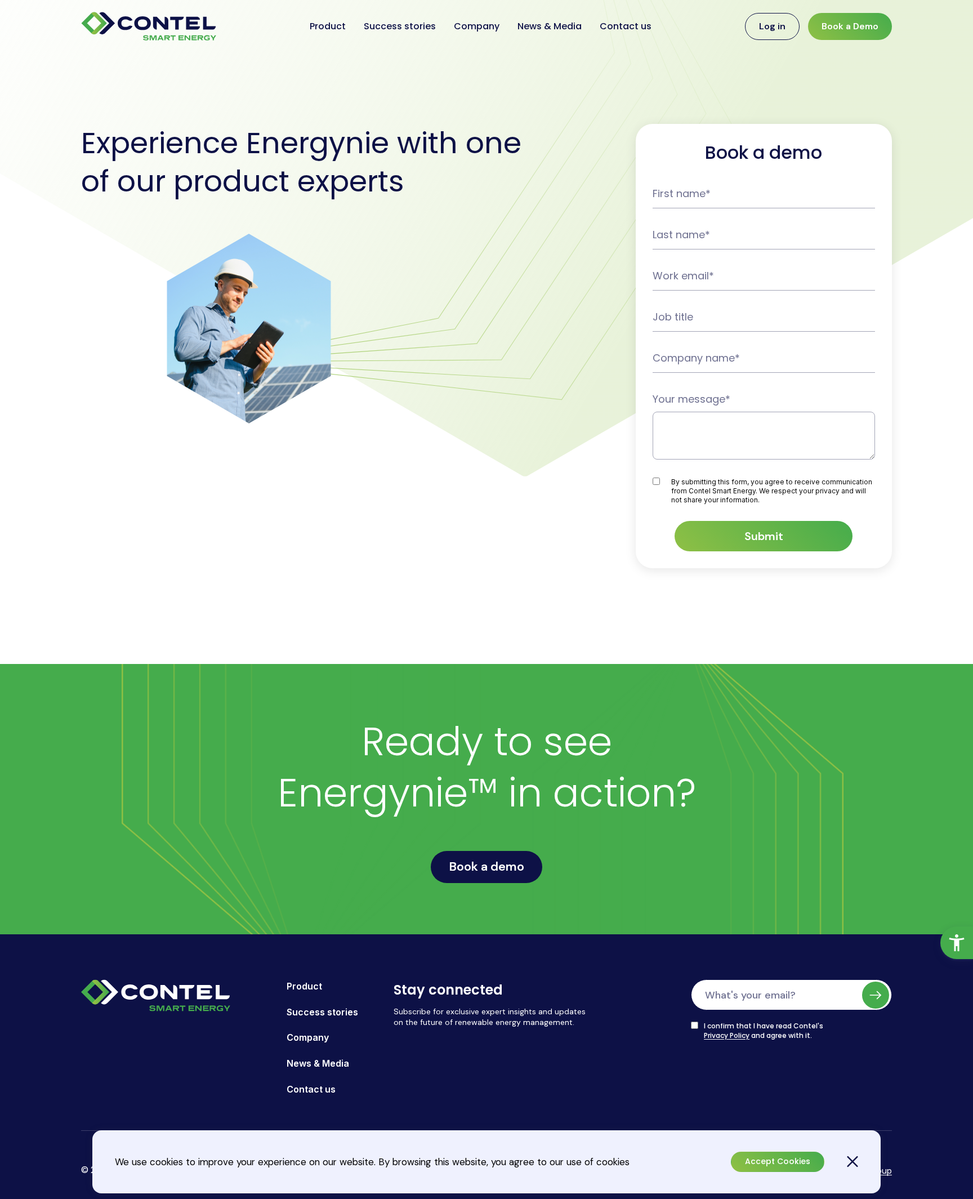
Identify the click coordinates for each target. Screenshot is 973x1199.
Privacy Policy (726, 1035)
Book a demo (486, 866)
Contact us (625, 26)
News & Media (549, 26)
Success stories (400, 26)
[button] (956, 942)
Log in (772, 26)
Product (328, 26)
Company (476, 26)
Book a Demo (850, 26)
